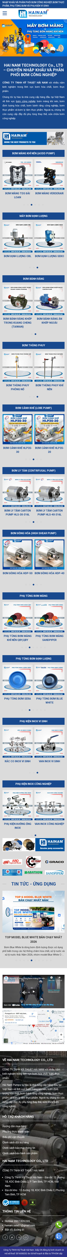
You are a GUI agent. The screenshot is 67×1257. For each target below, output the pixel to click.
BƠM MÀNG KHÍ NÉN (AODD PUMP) (33, 153)
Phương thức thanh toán (15, 1131)
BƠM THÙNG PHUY (33, 345)
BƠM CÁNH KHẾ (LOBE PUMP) (33, 408)
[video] (33, 992)
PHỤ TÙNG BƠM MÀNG (33, 595)
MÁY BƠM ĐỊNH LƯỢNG (33, 216)
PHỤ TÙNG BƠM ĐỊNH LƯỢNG (33, 658)
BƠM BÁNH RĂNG (33, 278)
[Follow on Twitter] (12, 1237)
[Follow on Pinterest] (18, 1237)
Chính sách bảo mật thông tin (18, 1147)
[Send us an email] (25, 1237)
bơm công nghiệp (25, 101)
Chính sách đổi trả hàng (15, 1142)
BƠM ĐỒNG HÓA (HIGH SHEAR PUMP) (33, 533)
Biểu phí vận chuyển (13, 1137)
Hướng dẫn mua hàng (14, 1126)
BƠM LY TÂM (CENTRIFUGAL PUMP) (33, 470)
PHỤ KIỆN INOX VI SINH (33, 721)
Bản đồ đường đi (14, 1229)
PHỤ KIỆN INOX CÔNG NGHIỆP (33, 783)
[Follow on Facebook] (5, 1237)
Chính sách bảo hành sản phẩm (19, 1153)
